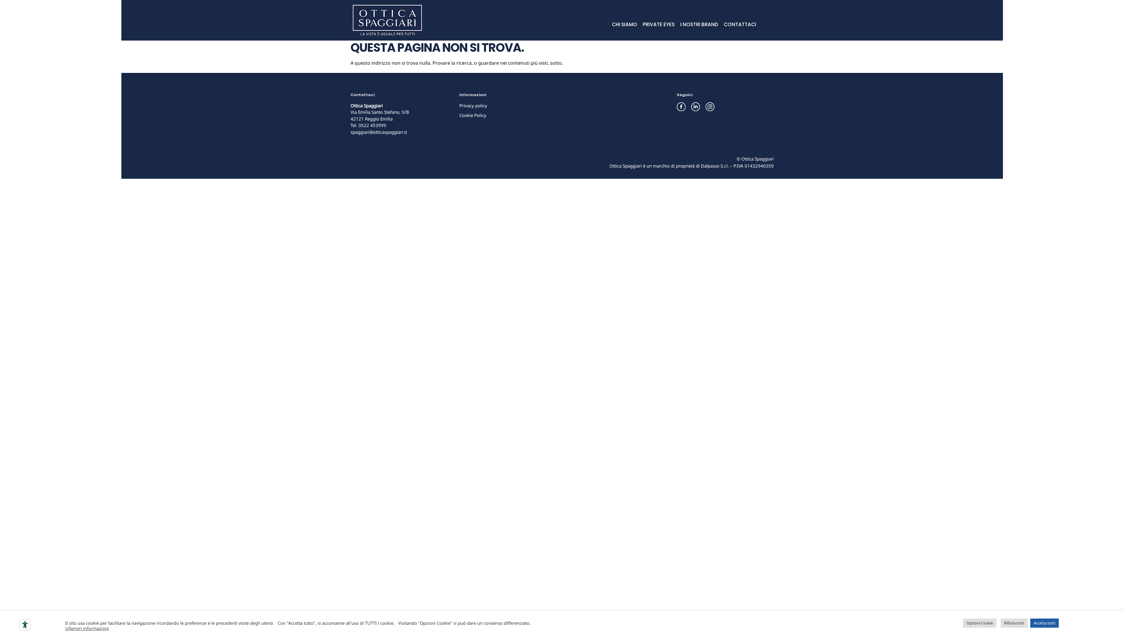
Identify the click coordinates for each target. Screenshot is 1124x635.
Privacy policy (473, 105)
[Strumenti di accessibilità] (25, 624)
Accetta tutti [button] (1044, 623)
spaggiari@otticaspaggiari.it (379, 132)
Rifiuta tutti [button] (1014, 623)
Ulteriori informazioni (87, 628)
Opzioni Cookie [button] (979, 623)
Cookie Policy (472, 115)
